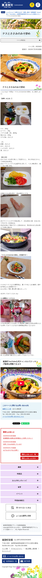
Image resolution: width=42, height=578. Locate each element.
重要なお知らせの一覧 (29, 454)
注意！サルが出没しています (12, 444)
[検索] (37, 4)
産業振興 (33, 12)
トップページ (9, 12)
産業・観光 (26, 12)
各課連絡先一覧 (11, 561)
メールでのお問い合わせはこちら (13, 416)
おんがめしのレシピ (19, 480)
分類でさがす (18, 12)
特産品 (19, 474)
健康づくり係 (7, 409)
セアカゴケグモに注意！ (11, 450)
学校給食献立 (19, 500)
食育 (19, 487)
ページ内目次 (21, 40)
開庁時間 (27, 561)
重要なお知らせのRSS (29, 458)
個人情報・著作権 (31, 548)
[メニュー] (32, 4)
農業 (19, 467)
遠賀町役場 (7, 540)
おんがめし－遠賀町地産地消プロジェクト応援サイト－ (25, 14)
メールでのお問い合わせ (15, 556)
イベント (19, 494)
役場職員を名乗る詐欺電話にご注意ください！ (18, 438)
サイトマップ (6, 551)
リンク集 (5, 548)
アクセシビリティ (16, 548)
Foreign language (18, 4)
